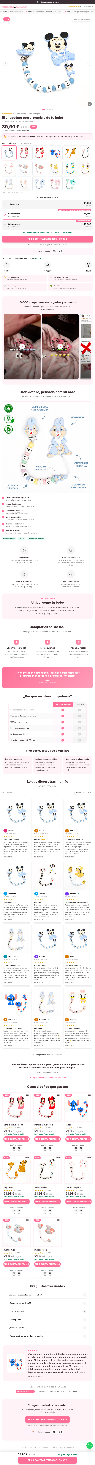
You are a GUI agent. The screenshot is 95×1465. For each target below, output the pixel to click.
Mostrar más (7, 856)
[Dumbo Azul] (24, 168)
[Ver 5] (50, 109)
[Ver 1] (43, 109)
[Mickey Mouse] (9, 153)
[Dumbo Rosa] (40, 168)
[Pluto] (55, 168)
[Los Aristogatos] (9, 168)
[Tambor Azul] (9, 183)
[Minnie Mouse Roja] (40, 153)
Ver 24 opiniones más (47, 1055)
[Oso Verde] (70, 183)
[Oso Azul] (40, 183)
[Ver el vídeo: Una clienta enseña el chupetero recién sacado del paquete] (22, 346)
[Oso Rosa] (55, 183)
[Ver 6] (52, 109)
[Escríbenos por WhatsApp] (89, 1445)
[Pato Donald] (70, 168)
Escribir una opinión (83, 793)
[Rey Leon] (70, 153)
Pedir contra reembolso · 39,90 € (47, 239)
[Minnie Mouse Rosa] (24, 153)
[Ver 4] (49, 109)
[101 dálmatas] (86, 153)
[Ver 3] (47, 109)
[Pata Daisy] (86, 168)
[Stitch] (55, 153)
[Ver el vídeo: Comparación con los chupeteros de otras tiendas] (60, 346)
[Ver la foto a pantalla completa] (17, 812)
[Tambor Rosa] (24, 183)
